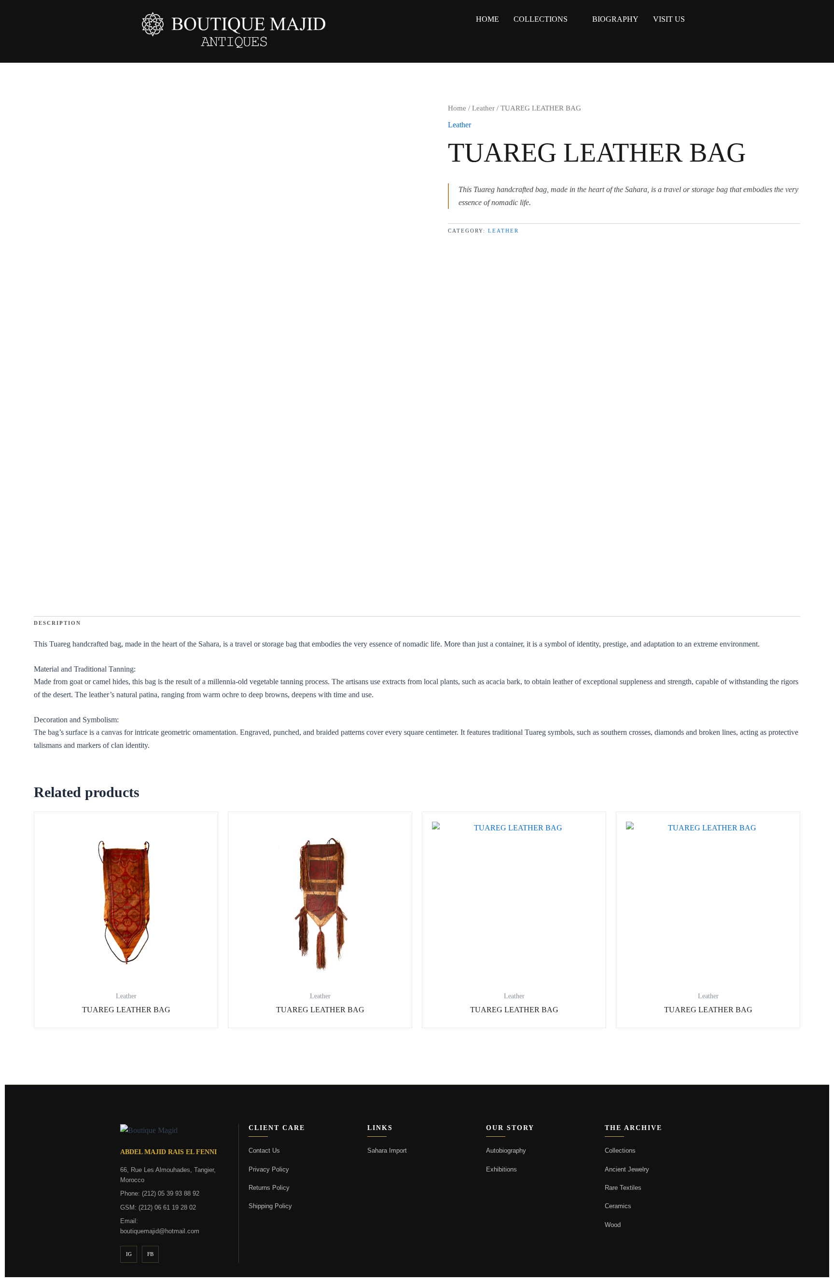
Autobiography (506, 1150)
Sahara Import (387, 1150)
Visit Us (669, 19)
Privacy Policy (269, 1169)
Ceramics (618, 1206)
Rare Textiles (623, 1187)
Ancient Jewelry (627, 1169)
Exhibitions (501, 1169)
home (487, 19)
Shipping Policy (270, 1206)
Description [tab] (57, 623)
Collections (541, 19)
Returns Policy (269, 1187)
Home (457, 108)
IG (129, 1254)
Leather (483, 108)
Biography (615, 19)
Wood (613, 1224)
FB (150, 1254)
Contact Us (264, 1150)
